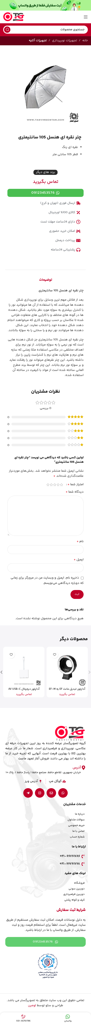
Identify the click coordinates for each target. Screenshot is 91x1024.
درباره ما (80, 814)
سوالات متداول (76, 820)
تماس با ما (78, 831)
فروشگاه (79, 883)
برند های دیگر (45, 172)
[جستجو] (7, 29)
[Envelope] (51, 793)
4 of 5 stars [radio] (51, 484)
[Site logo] (13, 16)
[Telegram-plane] (28, 793)
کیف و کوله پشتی (74, 900)
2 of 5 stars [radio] (58, 484)
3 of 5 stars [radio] (54, 484)
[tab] (45, 280)
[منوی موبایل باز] (85, 17)
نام (80, 541)
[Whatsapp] (63, 793)
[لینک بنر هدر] (45, 5)
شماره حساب (77, 837)
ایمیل (79, 559)
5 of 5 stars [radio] (48, 484)
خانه (85, 40)
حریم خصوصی (76, 825)
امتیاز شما (76, 484)
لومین (32, 1005)
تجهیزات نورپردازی (64, 40)
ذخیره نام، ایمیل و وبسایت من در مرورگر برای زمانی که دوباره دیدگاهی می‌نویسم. (47, 580)
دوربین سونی (77, 889)
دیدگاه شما (75, 492)
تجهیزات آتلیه (38, 40)
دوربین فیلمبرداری (74, 894)
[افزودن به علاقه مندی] (54, 654)
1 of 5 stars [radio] (61, 484)
